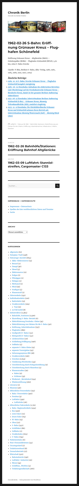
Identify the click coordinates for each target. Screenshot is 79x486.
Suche (12, 212)
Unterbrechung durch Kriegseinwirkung (28, 365)
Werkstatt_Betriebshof (21, 379)
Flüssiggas (16, 278)
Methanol (16, 284)
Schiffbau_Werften (20, 466)
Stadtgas (15, 290)
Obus (14, 422)
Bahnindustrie (18, 457)
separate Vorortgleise (21, 350)
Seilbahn (15, 344)
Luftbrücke (18, 402)
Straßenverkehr (18, 304)
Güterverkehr (15, 295)
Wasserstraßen (18, 370)
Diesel (14, 269)
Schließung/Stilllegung (21, 342)
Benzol (15, 264)
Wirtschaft (14, 454)
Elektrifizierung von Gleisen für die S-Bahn (29, 324)
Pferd (14, 287)
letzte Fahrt (17, 417)
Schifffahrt (16, 428)
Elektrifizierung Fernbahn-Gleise (25, 321)
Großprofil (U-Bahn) (20, 333)
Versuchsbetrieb (16, 451)
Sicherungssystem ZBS (21, 353)
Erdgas (15, 275)
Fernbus (15, 396)
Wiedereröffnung (19, 382)
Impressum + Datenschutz (21, 206)
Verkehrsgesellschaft (20, 469)
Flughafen (16, 330)
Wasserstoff (17, 292)
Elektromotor (17, 272)
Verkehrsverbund (17, 448)
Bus (13, 411)
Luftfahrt (16, 399)
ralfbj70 (13, 124)
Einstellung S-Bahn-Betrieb (23, 318)
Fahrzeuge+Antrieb (18, 258)
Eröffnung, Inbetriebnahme (33, 126)
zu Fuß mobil (17, 310)
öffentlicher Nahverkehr (20, 405)
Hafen (16, 373)
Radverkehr (16, 301)
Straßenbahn (17, 434)
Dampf (14, 266)
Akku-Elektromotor (20, 261)
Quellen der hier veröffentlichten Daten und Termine (31, 209)
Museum (13, 388)
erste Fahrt (16, 414)
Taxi (16, 307)
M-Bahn (15, 420)
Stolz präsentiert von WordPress (30, 480)
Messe (14, 463)
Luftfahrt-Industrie (20, 460)
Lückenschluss (18, 339)
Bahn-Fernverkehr (20, 394)
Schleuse (17, 376)
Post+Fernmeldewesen (19, 443)
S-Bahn (54, 126)
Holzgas (15, 281)
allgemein (14, 252)
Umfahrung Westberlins (22, 362)
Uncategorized (16, 446)
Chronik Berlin (18, 12)
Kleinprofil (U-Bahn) (20, 336)
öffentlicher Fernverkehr (20, 391)
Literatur (13, 385)
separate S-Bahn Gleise (21, 347)
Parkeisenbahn (16, 440)
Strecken (11, 128)
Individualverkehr (17, 298)
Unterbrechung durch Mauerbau (25, 368)
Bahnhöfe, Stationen (37, 124)
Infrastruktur (47, 126)
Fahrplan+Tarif (16, 255)
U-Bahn (15, 437)
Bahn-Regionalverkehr (21, 408)
